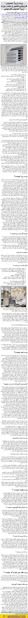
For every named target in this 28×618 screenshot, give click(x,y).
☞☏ (14, 616)
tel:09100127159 (17, 616)
